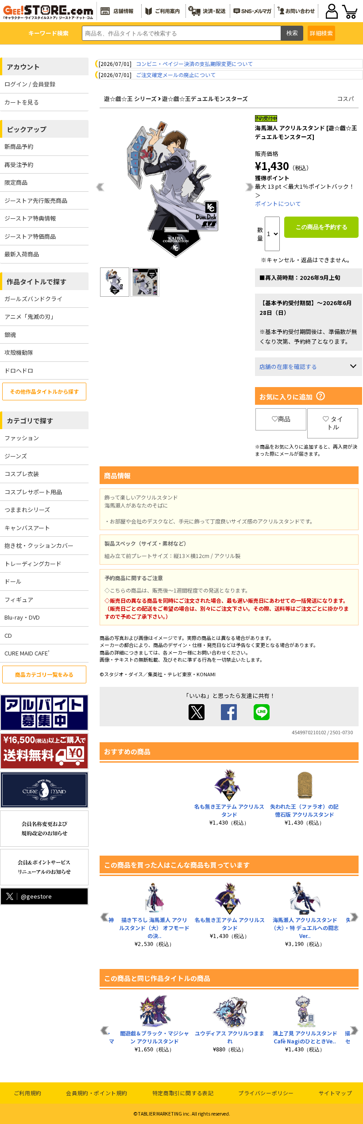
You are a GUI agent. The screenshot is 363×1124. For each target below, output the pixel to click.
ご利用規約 (28, 1093)
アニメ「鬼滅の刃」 (30, 316)
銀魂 (10, 334)
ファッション (21, 438)
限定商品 (15, 182)
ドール (13, 581)
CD (8, 635)
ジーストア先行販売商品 (35, 200)
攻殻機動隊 (18, 352)
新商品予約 (18, 146)
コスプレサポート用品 (33, 492)
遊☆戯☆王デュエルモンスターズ (205, 98)
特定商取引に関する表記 (183, 1093)
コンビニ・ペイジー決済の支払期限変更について (194, 63)
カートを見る (21, 102)
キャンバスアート (27, 527)
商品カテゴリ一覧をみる (44, 674)
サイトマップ (335, 1093)
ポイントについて (278, 203)
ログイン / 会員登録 (29, 84)
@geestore (36, 896)
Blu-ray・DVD (22, 617)
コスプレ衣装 (21, 473)
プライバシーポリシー (266, 1093)
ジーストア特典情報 (30, 218)
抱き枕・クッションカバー (38, 545)
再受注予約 (18, 164)
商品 (284, 418)
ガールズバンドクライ (33, 299)
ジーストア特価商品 (30, 236)
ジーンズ (15, 456)
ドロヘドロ (18, 370)
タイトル (335, 422)
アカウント (23, 66)
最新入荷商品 (21, 254)
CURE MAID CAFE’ (27, 653)
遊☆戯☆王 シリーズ (130, 98)
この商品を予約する (322, 227)
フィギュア (18, 599)
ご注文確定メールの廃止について (176, 74)
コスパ (345, 98)
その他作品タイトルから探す (44, 391)
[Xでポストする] (197, 717)
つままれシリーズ (27, 509)
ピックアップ (26, 129)
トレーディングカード (33, 563)
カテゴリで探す (30, 420)
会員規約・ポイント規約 (96, 1093)
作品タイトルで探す (36, 281)
